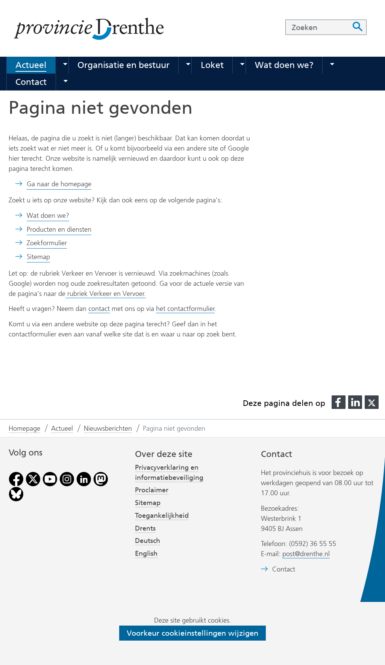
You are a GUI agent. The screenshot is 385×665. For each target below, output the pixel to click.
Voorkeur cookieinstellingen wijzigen (192, 633)
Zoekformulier (47, 243)
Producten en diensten (59, 229)
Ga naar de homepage (59, 184)
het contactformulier (185, 309)
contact (99, 309)
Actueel (30, 65)
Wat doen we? (284, 65)
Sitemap (38, 257)
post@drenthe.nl (306, 554)
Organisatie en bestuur (123, 65)
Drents (145, 528)
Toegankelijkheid (162, 515)
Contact (31, 82)
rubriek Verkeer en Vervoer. (105, 294)
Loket (212, 65)
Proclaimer (151, 490)
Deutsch (147, 541)
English (146, 553)
